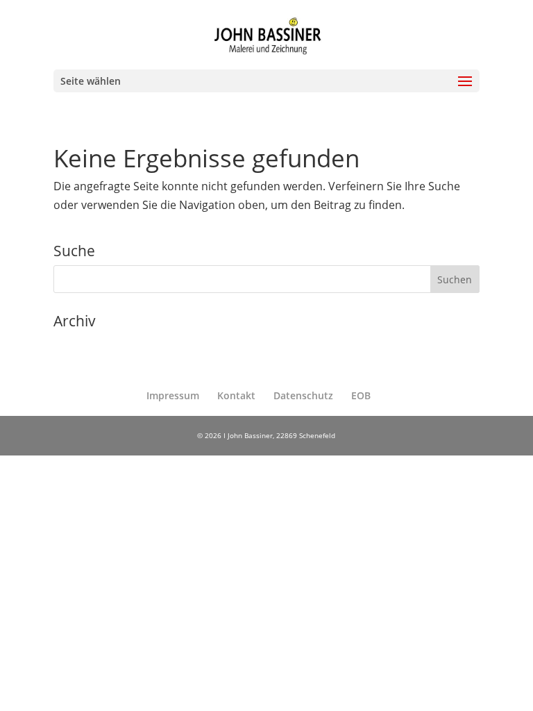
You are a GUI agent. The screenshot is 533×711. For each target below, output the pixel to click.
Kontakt (236, 395)
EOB (361, 395)
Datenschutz (303, 395)
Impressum (172, 395)
